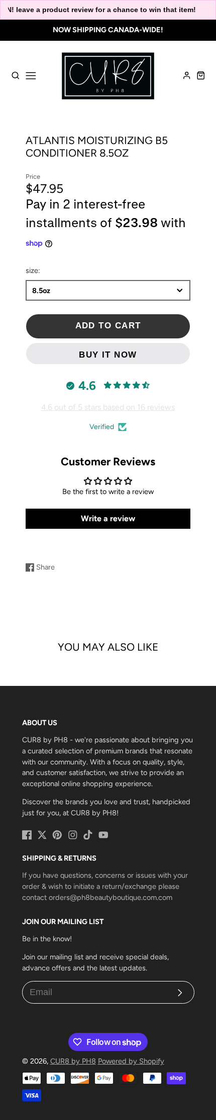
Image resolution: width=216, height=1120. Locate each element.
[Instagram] (73, 835)
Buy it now (108, 355)
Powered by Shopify (131, 1061)
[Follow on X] (42, 835)
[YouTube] (103, 835)
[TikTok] (88, 835)
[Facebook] (27, 835)
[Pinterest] (57, 835)
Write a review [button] (108, 518)
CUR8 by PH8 (73, 1061)
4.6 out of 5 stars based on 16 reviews (108, 407)
